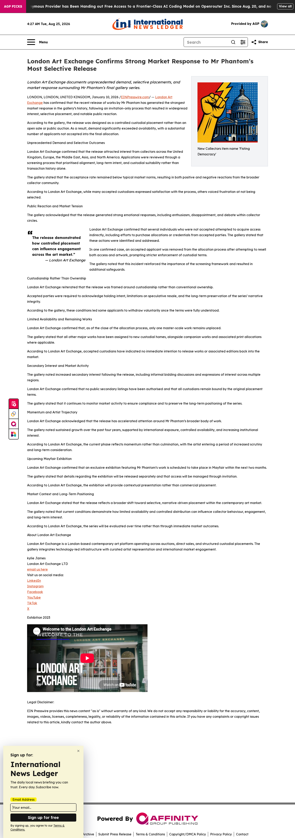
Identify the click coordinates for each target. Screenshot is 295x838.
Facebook (35, 592)
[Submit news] (13, 404)
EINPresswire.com (135, 97)
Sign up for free (43, 817)
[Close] (78, 751)
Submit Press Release (114, 834)
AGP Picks (13, 6)
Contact (242, 834)
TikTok (32, 603)
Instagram (35, 586)
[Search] (233, 42)
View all (285, 6)
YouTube (34, 597)
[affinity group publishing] (13, 424)
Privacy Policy (221, 834)
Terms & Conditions (150, 834)
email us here (37, 569)
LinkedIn (34, 581)
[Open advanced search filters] (243, 42)
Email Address (23, 800)
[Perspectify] (13, 414)
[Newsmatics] (13, 434)
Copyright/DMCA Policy (187, 834)
